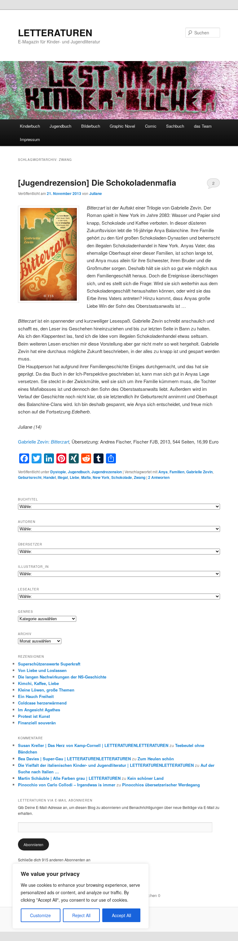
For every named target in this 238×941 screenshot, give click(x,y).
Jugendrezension (106, 472)
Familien (177, 472)
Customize (40, 915)
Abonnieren (33, 844)
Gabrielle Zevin (199, 472)
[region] (80, 896)
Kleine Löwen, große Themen (46, 690)
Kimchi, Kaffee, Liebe (38, 683)
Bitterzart (60, 441)
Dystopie (58, 472)
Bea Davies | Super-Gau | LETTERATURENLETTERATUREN (74, 759)
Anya (163, 472)
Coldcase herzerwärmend (42, 703)
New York (101, 477)
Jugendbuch (60, 126)
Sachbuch (175, 126)
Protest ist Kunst (34, 716)
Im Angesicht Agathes (39, 710)
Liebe (74, 477)
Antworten (159, 477)
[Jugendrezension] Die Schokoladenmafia (97, 182)
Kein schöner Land (145, 778)
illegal (63, 477)
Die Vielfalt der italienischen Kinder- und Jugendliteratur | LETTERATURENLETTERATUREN (106, 765)
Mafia (86, 477)
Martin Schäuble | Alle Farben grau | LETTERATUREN (69, 778)
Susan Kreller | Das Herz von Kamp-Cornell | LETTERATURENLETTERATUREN (93, 745)
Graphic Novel (122, 126)
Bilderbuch (90, 126)
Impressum (30, 139)
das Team (203, 126)
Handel (49, 477)
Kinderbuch (30, 126)
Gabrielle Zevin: (34, 441)
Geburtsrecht (30, 477)
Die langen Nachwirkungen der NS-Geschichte (62, 677)
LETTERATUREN (55, 32)
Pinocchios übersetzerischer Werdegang (161, 785)
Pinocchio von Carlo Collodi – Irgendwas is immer (66, 785)
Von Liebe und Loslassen (42, 670)
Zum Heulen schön (156, 759)
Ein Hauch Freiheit (36, 696)
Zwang (139, 477)
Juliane (95, 193)
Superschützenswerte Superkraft (49, 664)
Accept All (121, 915)
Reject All (81, 915)
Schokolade (121, 477)
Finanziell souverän (37, 723)
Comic (150, 126)
